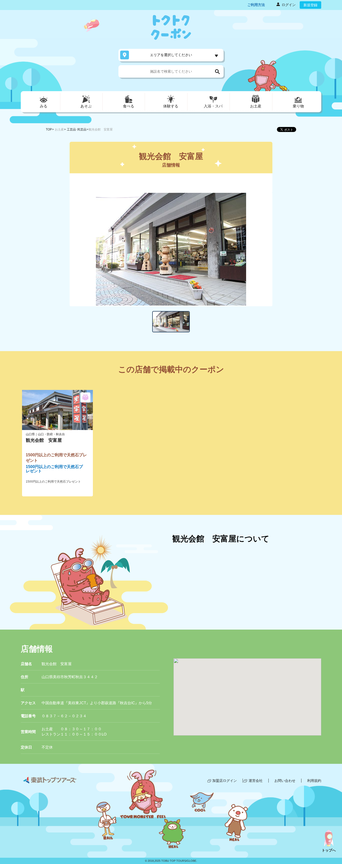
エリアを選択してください (171, 55)
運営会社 (256, 781)
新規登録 (310, 5)
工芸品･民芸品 (76, 129)
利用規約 (314, 781)
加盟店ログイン (224, 781)
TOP (49, 129)
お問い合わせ (284, 781)
